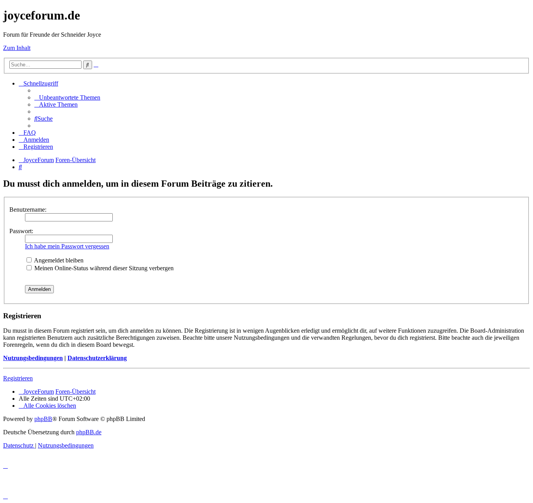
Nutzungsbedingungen (33, 358)
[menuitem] (67, 97)
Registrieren (18, 378)
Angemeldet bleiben (58, 260)
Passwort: (21, 231)
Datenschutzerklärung (97, 358)
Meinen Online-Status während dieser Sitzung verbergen (103, 268)
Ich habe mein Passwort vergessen (67, 246)
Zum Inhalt (16, 48)
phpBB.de (88, 432)
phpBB (43, 419)
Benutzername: (27, 209)
